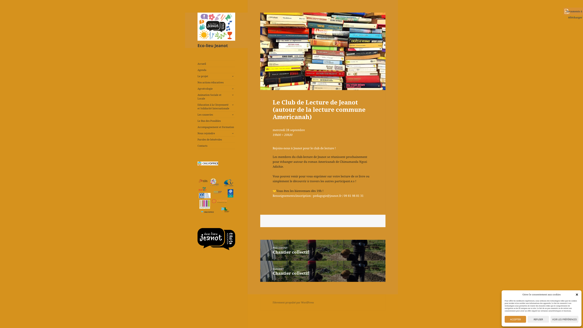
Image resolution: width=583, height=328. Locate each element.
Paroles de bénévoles (210, 139)
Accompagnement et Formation (216, 127)
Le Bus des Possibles (209, 121)
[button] (576, 294)
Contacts (202, 145)
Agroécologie (205, 88)
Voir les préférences (564, 319)
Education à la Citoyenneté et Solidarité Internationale (213, 106)
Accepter (515, 319)
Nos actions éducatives (211, 82)
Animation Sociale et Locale (209, 96)
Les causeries (205, 114)
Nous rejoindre (206, 133)
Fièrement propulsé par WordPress (293, 302)
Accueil (202, 63)
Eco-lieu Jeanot (213, 45)
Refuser (538, 319)
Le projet (203, 76)
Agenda (202, 70)
